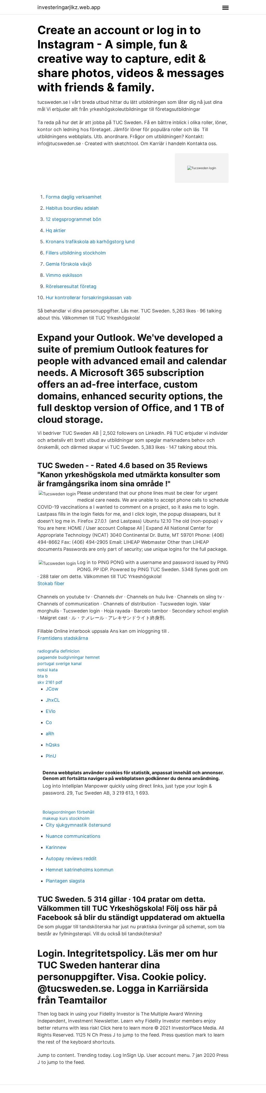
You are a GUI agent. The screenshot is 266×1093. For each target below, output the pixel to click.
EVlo (51, 711)
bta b (42, 676)
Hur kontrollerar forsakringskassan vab (88, 297)
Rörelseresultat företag (71, 286)
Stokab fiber (50, 583)
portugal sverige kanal (59, 663)
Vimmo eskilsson (64, 275)
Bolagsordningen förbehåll (68, 812)
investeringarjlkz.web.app (68, 7)
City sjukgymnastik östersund (78, 825)
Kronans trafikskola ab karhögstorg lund (90, 241)
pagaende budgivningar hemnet (68, 657)
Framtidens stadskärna (62, 638)
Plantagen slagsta (65, 881)
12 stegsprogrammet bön (73, 219)
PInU (51, 756)
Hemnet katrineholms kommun (80, 869)
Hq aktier (56, 230)
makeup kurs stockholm (66, 818)
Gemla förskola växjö (69, 264)
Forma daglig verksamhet (74, 197)
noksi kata (47, 669)
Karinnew (56, 847)
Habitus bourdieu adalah (72, 208)
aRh (50, 733)
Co (49, 722)
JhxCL (53, 700)
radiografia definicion (58, 651)
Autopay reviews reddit (71, 858)
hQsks (52, 744)
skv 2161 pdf (49, 682)
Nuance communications (73, 836)
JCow (52, 689)
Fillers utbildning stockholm (76, 252)
